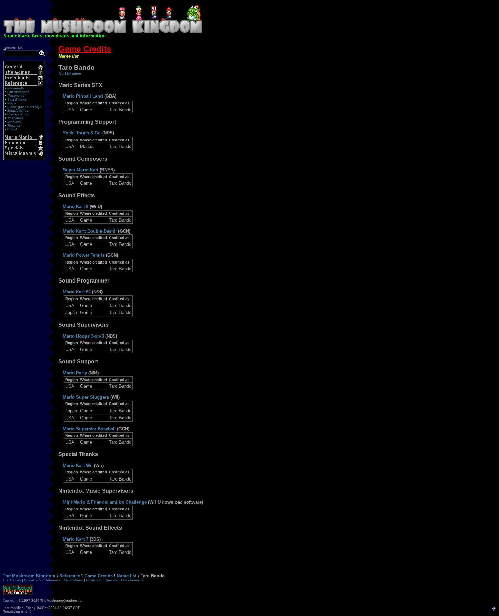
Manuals (14, 122)
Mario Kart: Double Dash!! (90, 231)
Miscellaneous (132, 580)
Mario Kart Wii (78, 465)
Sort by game (70, 73)
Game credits (17, 114)
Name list (68, 56)
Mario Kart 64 (77, 291)
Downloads (32, 580)
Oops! (12, 129)
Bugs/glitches (18, 110)
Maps (11, 103)
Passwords (15, 95)
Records (13, 125)
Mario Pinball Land (83, 96)
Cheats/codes (18, 92)
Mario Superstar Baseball (89, 428)
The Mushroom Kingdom (29, 575)
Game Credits (84, 48)
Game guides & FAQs (24, 107)
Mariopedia (16, 88)
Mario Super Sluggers (86, 397)
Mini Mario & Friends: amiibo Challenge (105, 502)
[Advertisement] (351, 19)
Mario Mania (73, 580)
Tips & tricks (16, 99)
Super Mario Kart (80, 170)
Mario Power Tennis (84, 255)
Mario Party (75, 372)
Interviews (15, 118)
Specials (111, 580)
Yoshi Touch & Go (82, 132)
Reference (69, 575)
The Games (12, 580)
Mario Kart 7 (75, 539)
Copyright (10, 600)
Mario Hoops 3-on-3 (83, 336)
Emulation (93, 580)
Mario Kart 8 (75, 206)
